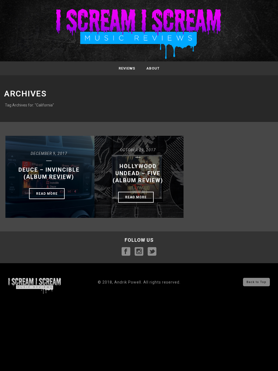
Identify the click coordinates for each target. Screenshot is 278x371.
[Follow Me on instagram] (139, 251)
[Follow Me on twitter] (152, 251)
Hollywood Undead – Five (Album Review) (138, 173)
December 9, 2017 (49, 153)
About (153, 68)
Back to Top (256, 282)
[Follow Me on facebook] (126, 251)
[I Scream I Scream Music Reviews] (139, 34)
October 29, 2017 (138, 150)
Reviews (127, 68)
